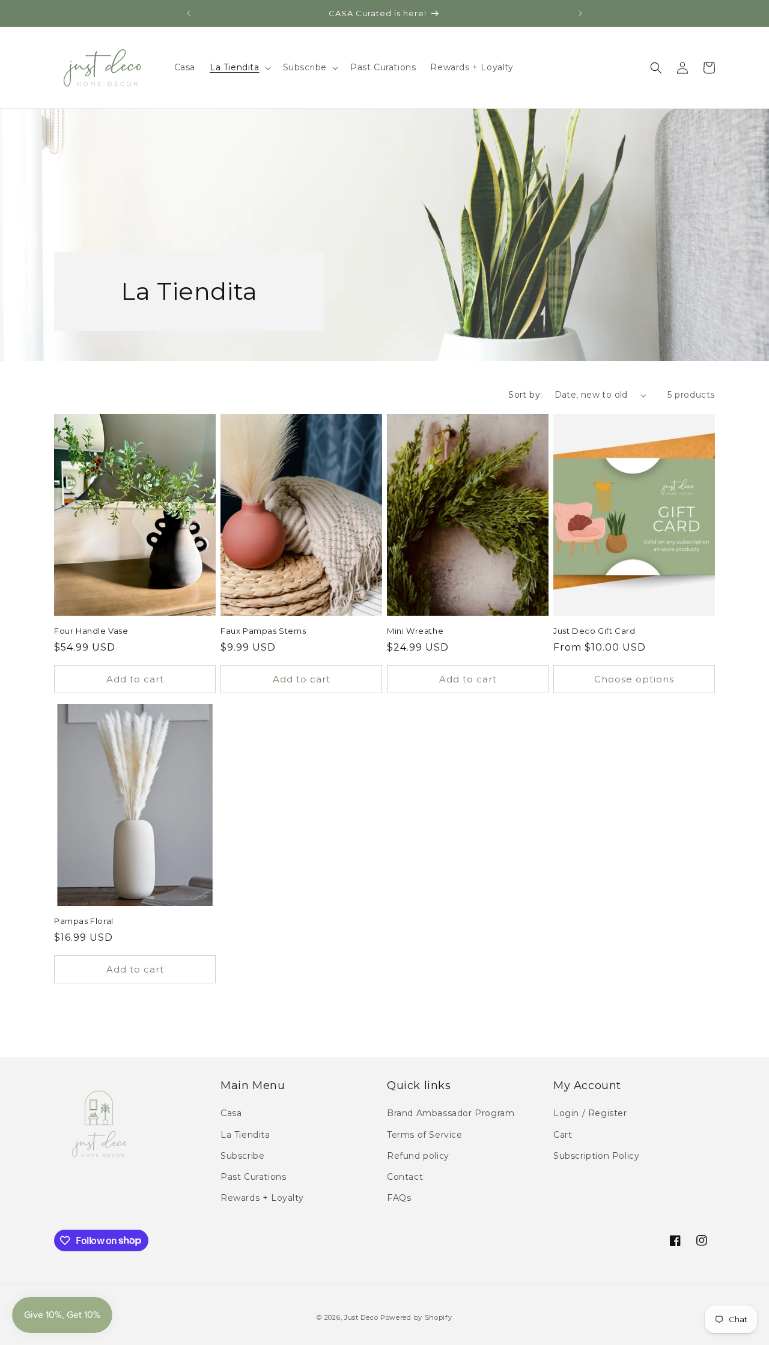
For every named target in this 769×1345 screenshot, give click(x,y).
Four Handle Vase (91, 631)
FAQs (399, 1197)
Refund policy (418, 1155)
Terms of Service (425, 1134)
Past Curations (253, 1176)
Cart (562, 1134)
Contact (405, 1176)
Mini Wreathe (415, 631)
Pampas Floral (84, 921)
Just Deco (361, 1317)
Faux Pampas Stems (263, 631)
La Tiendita (245, 1134)
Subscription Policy (596, 1155)
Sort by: (525, 394)
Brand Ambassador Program (450, 1113)
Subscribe (242, 1155)
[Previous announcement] (188, 13)
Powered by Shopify (416, 1317)
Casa (231, 1113)
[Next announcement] (580, 13)
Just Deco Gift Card (594, 631)
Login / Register (590, 1113)
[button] (239, 67)
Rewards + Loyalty (261, 1197)
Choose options (634, 679)
